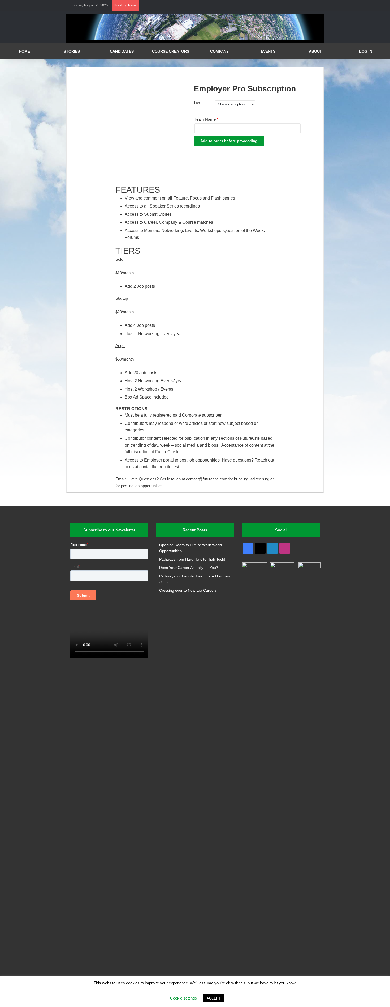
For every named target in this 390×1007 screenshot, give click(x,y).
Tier (197, 102)
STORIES (72, 51)
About (315, 51)
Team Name (206, 119)
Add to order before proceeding (229, 141)
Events (268, 51)
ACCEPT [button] (214, 998)
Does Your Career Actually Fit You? (188, 568)
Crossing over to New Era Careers (188, 591)
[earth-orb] (195, 39)
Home (24, 51)
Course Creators (170, 51)
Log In (365, 51)
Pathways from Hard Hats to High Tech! (192, 559)
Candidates (122, 51)
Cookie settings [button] (183, 998)
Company (219, 51)
